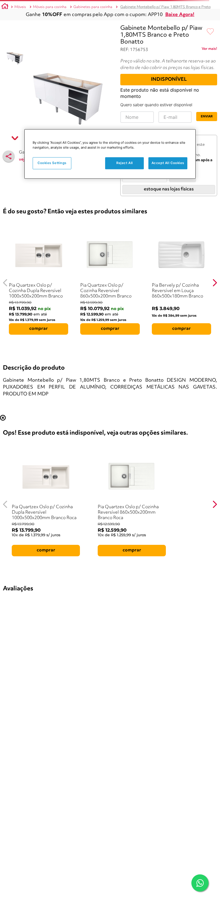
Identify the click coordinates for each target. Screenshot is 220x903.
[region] (110, 154)
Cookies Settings (52, 163)
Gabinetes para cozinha (92, 7)
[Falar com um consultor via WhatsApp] (200, 883)
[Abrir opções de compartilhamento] (8, 156)
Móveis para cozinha (49, 7)
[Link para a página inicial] (5, 7)
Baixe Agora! (180, 14)
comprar (38, 328)
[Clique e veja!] (209, 50)
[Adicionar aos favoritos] (210, 32)
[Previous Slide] (5, 283)
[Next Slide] (214, 283)
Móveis (20, 7)
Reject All (124, 163)
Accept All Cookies (168, 163)
